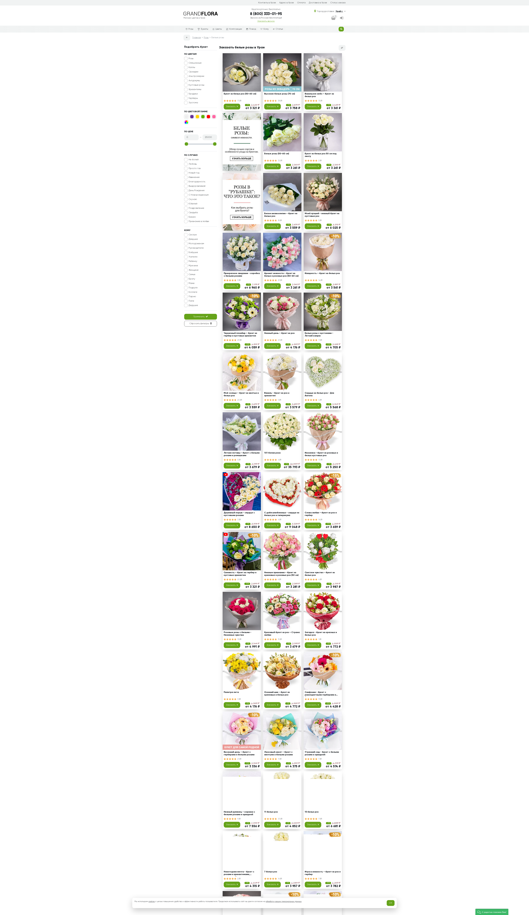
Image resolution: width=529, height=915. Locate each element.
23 (279, 340)
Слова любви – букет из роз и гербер (321, 514)
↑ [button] (350, 819)
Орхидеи (193, 72)
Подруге (193, 288)
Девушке (193, 239)
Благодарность (197, 182)
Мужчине (193, 266)
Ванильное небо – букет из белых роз (319, 95)
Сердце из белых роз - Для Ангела (319, 394)
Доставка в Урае (318, 3)
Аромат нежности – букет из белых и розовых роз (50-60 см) (281, 274)
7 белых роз (270, 872)
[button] (491, 912)
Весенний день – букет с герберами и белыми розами (239, 753)
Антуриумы (194, 81)
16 (319, 520)
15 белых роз (312, 812)
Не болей (194, 160)
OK (390, 903)
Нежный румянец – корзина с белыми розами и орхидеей (239, 813)
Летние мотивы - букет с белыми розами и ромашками (242, 454)
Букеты (204, 29)
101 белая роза (272, 453)
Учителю (193, 257)
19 (319, 699)
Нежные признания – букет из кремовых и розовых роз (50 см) (281, 574)
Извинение (194, 177)
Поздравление (196, 208)
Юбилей (193, 204)
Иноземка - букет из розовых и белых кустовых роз (321, 454)
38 (279, 101)
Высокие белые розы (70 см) (279, 94)
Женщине (194, 270)
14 (319, 280)
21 (238, 759)
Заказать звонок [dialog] (266, 21)
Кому (266, 29)
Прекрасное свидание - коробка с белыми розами (242, 274)
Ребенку (193, 261)
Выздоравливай (197, 186)
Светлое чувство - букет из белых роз (320, 574)
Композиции (235, 29)
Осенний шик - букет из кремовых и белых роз (277, 693)
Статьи (279, 29)
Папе (191, 301)
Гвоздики (193, 94)
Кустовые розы (196, 85)
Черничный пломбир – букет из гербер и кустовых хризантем (240, 334)
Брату (192, 279)
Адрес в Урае (286, 3)
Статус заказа (338, 3)
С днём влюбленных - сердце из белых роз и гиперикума (281, 514)
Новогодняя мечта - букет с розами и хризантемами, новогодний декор (239, 873)
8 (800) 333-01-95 (266, 14)
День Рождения (196, 190)
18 (279, 220)
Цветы (218, 29)
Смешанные (195, 63)
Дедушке (193, 305)
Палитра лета (231, 692)
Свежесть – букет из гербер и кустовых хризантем (240, 574)
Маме (192, 283)
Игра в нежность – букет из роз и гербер (323, 873)
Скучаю (193, 199)
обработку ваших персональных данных (284, 901)
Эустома (193, 103)
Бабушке (193, 252)
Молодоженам (196, 244)
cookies (152, 901)
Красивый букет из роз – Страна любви (282, 633)
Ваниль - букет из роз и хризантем (276, 394)
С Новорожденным (199, 195)
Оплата (301, 3)
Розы (190, 29)
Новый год (194, 173)
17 (238, 101)
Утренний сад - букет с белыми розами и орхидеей (322, 753)
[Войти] (342, 18)
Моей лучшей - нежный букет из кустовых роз (322, 214)
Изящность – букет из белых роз (322, 273)
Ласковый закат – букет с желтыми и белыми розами (278, 753)
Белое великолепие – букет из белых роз (280, 214)
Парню (192, 296)
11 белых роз (271, 812)
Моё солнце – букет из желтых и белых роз (241, 394)
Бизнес (192, 217)
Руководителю (196, 248)
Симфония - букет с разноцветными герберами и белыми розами (320, 694)
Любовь (193, 164)
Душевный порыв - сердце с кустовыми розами (239, 514)
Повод (252, 29)
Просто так (195, 168)
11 (319, 340)
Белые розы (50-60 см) (276, 154)
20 (238, 400)
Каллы (192, 67)
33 (279, 819)
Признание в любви (199, 221)
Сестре (193, 235)
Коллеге (193, 292)
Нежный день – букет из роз (279, 333)
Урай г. (339, 11)
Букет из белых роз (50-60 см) (240, 94)
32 (279, 161)
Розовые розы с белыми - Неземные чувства (237, 633)
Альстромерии (196, 76)
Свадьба (193, 213)
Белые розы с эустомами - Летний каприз (319, 334)
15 (319, 101)
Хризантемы (195, 89)
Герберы (193, 98)
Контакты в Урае (267, 3)
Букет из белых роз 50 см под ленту (321, 155)
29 (279, 280)
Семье (192, 274)
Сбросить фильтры (199, 324)
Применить (199, 317)
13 (319, 460)
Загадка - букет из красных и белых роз (321, 633)
